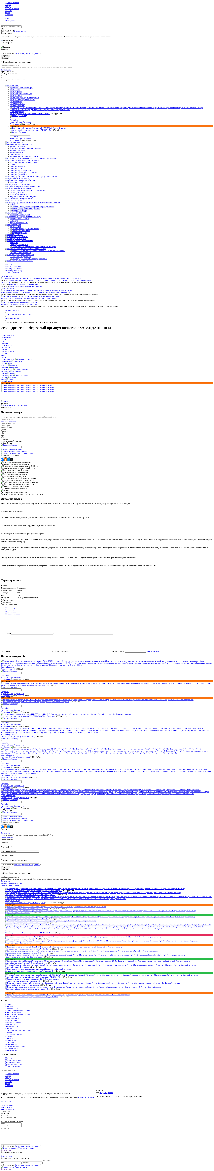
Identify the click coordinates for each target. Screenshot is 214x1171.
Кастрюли (9, 1006)
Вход (7, 18)
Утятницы (9, 1038)
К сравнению (19, 677)
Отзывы (4, 373)
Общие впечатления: (62, 651)
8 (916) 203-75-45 (7, 1107)
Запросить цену (21, 1167)
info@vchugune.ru (106, 1093)
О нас (7, 13)
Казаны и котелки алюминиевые (17, 1010)
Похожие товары (7, 375)
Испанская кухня (11, 1048)
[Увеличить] (26, 385)
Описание (5, 367)
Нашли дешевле (21, 451)
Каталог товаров (7, 82)
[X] (11, 459)
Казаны (8, 1004)
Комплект (4, 365)
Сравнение (27, 122)
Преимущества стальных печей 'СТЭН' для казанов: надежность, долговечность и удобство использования (50, 280)
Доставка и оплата (12, 3)
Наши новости (6, 276)
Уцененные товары (12, 273)
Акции (8, 5)
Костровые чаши (11, 1050)
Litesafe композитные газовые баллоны (24, 284)
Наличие (4, 377)
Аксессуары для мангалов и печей (18, 1030)
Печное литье (10, 1040)
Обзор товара (6, 361)
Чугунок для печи (12, 1018)
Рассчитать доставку (26, 453)
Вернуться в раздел (8, 359)
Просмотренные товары (10, 885)
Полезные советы (12, 9)
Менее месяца (10, 612)
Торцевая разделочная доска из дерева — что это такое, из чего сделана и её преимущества (35, 292)
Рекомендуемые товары (14, 271)
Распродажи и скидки (13, 269)
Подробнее (14, 120)
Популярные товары (13, 267)
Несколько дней (11, 608)
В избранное (14, 124)
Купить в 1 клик (16, 122)
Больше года (10, 610)
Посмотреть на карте (86, 1097)
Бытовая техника (11, 1044)
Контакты (9, 15)
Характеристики (7, 369)
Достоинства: (6, 633)
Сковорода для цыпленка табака (17, 1014)
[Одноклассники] (5, 459)
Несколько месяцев (12, 614)
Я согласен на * (22, 1146)
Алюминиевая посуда (13, 1034)
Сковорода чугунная (13, 1012)
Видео (3, 381)
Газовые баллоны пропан (15, 1046)
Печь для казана (11, 1020)
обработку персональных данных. (27, 53)
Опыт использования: (9, 604)
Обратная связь (6, 1105)
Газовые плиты (11, 1024)
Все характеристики (8, 421)
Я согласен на (22, 53)
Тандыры (8, 1032)
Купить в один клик (26, 1148)
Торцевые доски (11, 1026)
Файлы (3, 379)
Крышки (8, 1036)
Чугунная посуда (11, 1008)
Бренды (8, 7)
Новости (8, 11)
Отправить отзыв (152, 651)
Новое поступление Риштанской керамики (25, 286)
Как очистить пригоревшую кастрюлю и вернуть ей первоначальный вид (29, 298)
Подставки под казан (13, 1022)
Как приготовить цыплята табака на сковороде (19, 304)
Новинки (8, 265)
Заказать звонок (20, 31)
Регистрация (10, 21)
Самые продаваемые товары (11, 883)
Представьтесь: (119, 651)
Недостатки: (5, 651)
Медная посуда (11, 1016)
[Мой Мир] (8, 459)
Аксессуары (5, 371)
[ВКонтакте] (2, 459)
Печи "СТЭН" (6, 282)
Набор (3, 363)
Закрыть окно (6, 70)
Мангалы (8, 1028)
